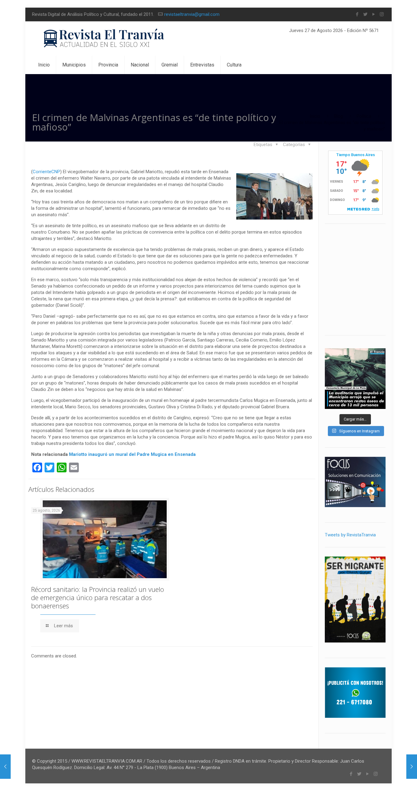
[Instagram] (382, 14)
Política (364, 116)
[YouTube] (373, 14)
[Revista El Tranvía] (104, 38)
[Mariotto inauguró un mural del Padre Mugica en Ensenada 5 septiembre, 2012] (411, 766)
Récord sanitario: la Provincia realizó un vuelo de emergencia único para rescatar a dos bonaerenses (97, 597)
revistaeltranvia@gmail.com (191, 14)
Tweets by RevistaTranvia (350, 535)
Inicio (315, 116)
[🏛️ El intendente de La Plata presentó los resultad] (355, 378)
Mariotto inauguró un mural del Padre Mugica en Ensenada (132, 454)
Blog (338, 116)
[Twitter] (365, 14)
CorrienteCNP (46, 171)
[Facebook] (357, 14)
